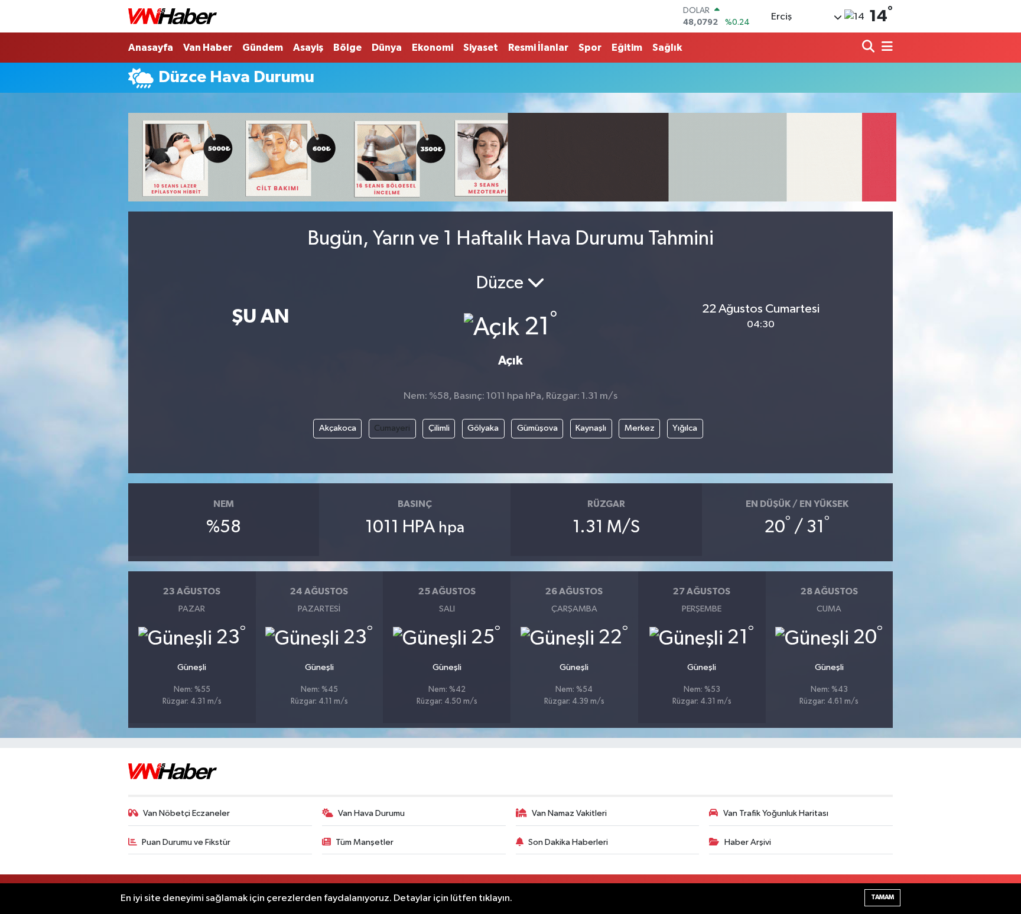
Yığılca (684, 428)
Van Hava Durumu (371, 813)
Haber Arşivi (747, 842)
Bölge (347, 48)
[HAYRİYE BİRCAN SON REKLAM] (512, 157)
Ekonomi (432, 48)
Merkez (640, 428)
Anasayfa (150, 48)
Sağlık (667, 48)
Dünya (387, 48)
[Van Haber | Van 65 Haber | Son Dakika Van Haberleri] (172, 16)
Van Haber (207, 48)
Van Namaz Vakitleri (569, 813)
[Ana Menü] (885, 47)
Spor (589, 48)
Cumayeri (392, 428)
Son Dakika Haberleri (568, 842)
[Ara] (869, 47)
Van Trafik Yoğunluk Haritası (775, 813)
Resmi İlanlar (538, 48)
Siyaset (480, 48)
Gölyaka (483, 428)
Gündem (262, 48)
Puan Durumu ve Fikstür (186, 842)
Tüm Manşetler (365, 842)
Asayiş (308, 48)
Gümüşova (537, 428)
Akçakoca (337, 428)
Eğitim (627, 48)
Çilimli (439, 428)
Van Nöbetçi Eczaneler (186, 813)
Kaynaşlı (590, 428)
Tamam (882, 897)
